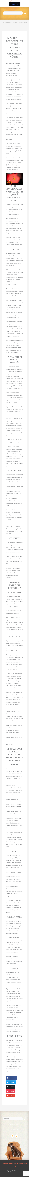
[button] (12, 1136)
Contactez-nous (14, 1127)
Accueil (3, 22)
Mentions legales (14, 1129)
